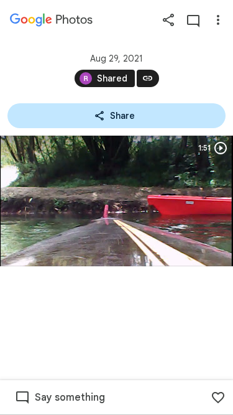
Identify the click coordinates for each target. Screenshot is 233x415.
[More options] (218, 19)
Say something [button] (70, 397)
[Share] (168, 19)
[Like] (218, 398)
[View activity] (193, 19)
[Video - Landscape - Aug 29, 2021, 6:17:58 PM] (116, 201)
